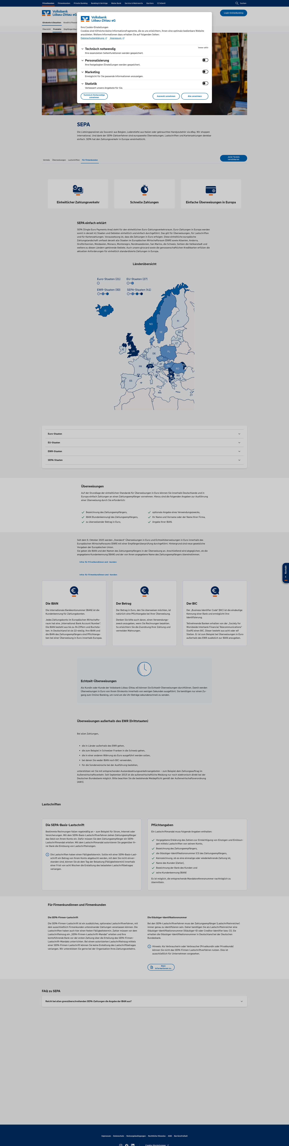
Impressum (115, 38)
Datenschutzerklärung (93, 38)
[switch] (205, 60)
